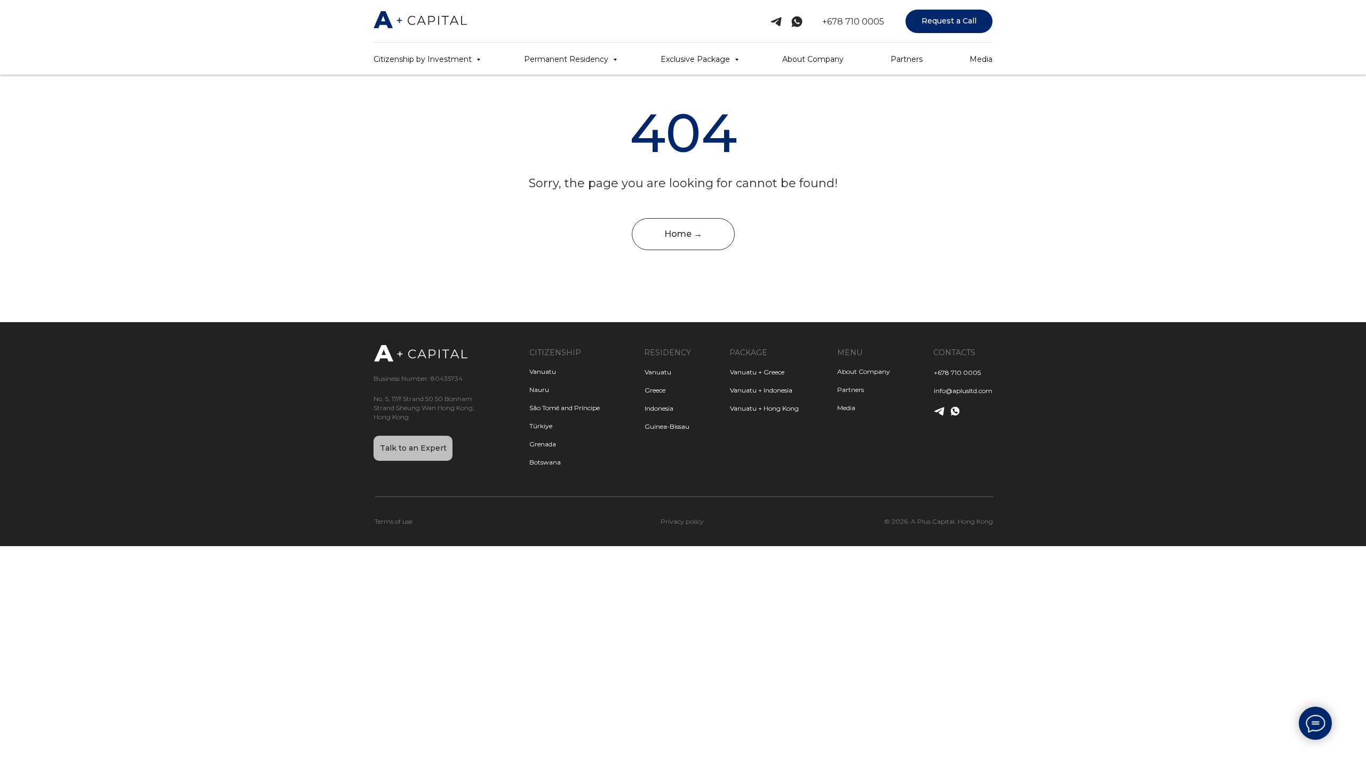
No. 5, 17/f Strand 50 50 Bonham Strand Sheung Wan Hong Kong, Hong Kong (424, 408)
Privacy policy (682, 521)
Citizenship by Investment (424, 59)
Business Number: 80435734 (418, 378)
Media (981, 59)
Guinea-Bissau (667, 426)
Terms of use (393, 521)
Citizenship (555, 352)
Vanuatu (658, 372)
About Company (813, 59)
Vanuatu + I (747, 390)
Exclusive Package (696, 59)
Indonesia (659, 408)
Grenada (542, 444)
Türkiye (540, 426)
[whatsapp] (797, 21)
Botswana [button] (545, 462)
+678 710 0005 (853, 22)
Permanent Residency (567, 59)
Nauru (539, 390)
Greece (655, 390)
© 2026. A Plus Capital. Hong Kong (938, 521)
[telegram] (776, 21)
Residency (667, 352)
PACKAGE (748, 352)
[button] (949, 22)
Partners (907, 59)
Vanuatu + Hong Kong (764, 408)
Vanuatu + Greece (757, 372)
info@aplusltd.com (963, 391)
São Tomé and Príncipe (564, 408)
